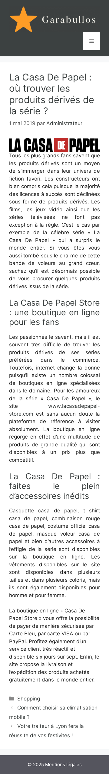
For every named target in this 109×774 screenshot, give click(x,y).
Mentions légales (63, 764)
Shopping (28, 699)
